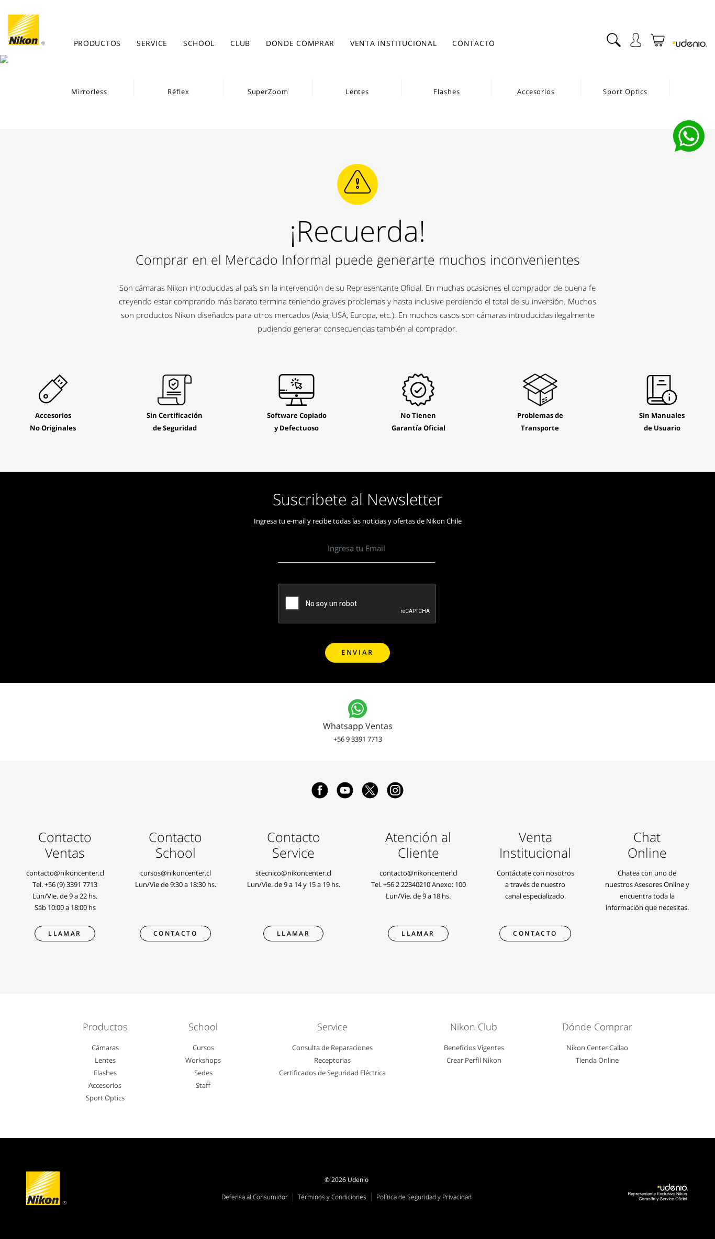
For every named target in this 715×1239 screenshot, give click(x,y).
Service (152, 43)
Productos (97, 43)
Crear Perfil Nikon (473, 1060)
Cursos (203, 1047)
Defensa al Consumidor (254, 1196)
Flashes (105, 1072)
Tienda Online (597, 1060)
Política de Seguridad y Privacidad (424, 1196)
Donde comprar (300, 43)
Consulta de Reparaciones (332, 1047)
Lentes (105, 1060)
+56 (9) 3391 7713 (70, 884)
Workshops (203, 1060)
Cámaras (105, 1047)
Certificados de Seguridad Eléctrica (332, 1072)
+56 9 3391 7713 (357, 739)
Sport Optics (105, 1097)
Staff (203, 1085)
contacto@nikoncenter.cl (65, 873)
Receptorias (332, 1060)
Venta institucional (393, 43)
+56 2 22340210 (406, 884)
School (199, 43)
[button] (12, 59)
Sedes (203, 1072)
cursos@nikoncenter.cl (175, 873)
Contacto (473, 43)
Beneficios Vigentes (474, 1047)
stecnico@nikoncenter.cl (293, 873)
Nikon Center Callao (597, 1047)
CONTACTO (535, 933)
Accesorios (104, 1085)
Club (240, 43)
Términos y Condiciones (332, 1196)
